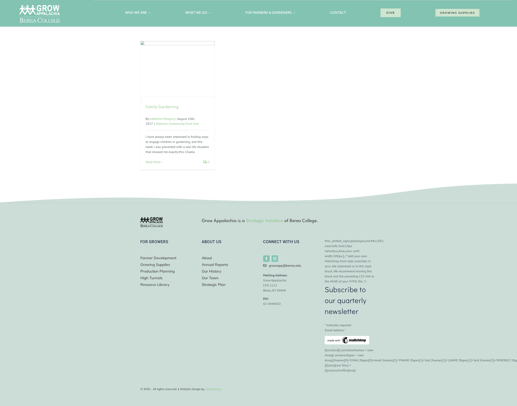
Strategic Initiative (264, 221)
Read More (153, 162)
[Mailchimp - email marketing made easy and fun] (347, 338)
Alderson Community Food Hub (177, 124)
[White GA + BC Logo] (40, 7)
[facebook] (266, 258)
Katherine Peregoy (161, 119)
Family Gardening (162, 106)
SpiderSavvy (213, 389)
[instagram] (275, 258)
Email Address (335, 330)
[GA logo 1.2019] (151, 219)
